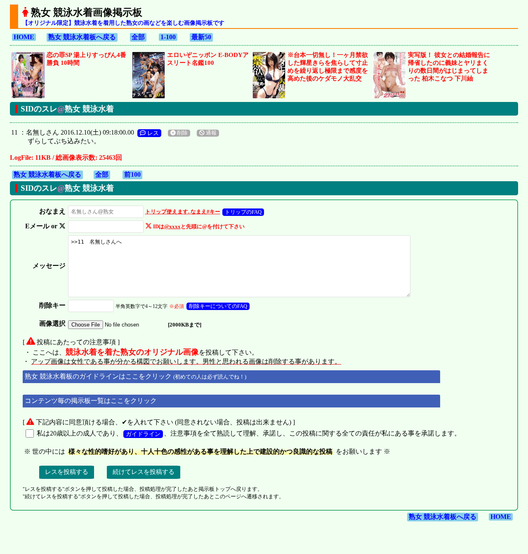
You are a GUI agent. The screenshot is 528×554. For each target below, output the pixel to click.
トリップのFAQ (243, 212)
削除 (182, 133)
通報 (211, 133)
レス (152, 133)
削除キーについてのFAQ (218, 306)
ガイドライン (143, 434)
